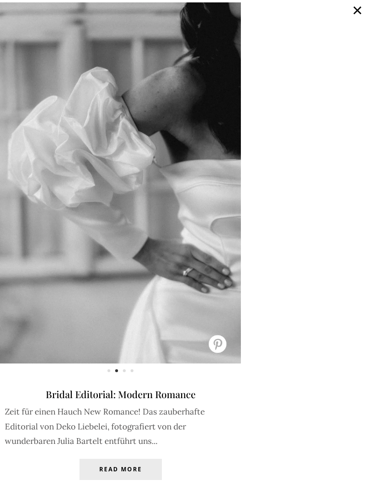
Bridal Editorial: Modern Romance (121, 394)
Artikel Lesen (120, 476)
